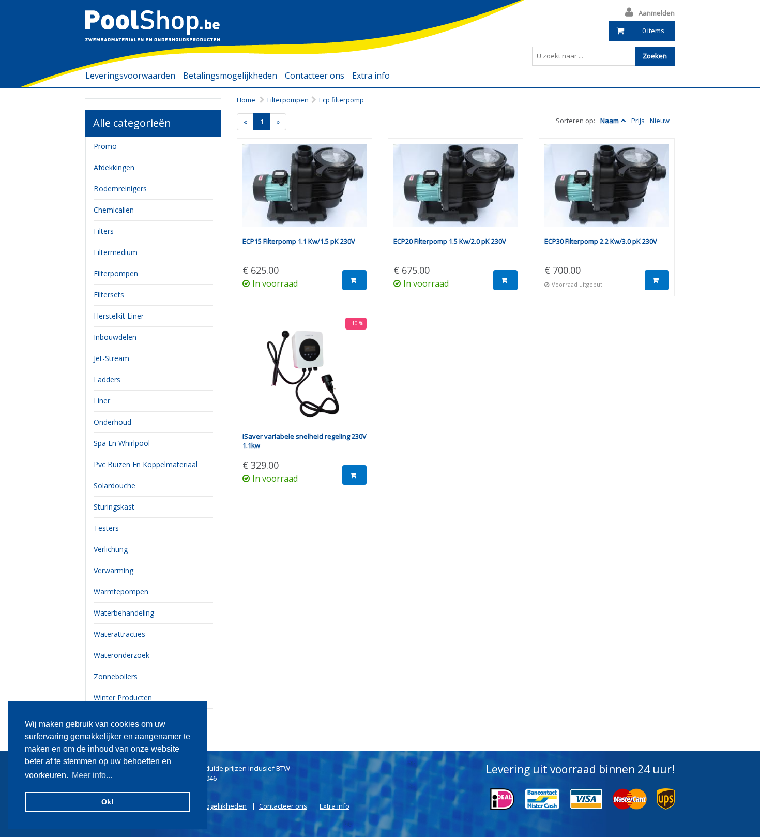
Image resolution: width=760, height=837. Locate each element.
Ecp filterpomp (341, 99)
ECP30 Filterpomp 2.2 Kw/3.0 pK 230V (600, 241)
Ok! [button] (107, 802)
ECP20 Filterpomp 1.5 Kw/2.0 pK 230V (449, 241)
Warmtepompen (121, 591)
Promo (105, 146)
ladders (107, 379)
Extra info (371, 75)
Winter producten (123, 698)
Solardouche (114, 485)
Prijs (638, 120)
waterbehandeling (124, 613)
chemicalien (114, 210)
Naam (609, 120)
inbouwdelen (115, 337)
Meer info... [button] (92, 775)
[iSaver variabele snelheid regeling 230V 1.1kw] (304, 374)
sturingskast (114, 507)
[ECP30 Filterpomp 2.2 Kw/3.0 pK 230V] (606, 190)
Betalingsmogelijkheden (230, 75)
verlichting (111, 549)
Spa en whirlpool (122, 443)
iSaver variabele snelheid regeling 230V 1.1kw (304, 441)
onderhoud (112, 422)
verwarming (113, 570)
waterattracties (119, 634)
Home (246, 99)
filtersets (109, 295)
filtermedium (116, 252)
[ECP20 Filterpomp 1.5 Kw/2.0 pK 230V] (455, 190)
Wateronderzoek (121, 655)
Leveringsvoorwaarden (130, 75)
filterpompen (116, 273)
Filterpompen (288, 99)
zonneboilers (116, 676)
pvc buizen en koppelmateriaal (145, 464)
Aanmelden (657, 13)
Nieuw (660, 120)
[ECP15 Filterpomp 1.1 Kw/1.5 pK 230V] (304, 190)
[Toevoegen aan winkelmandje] (354, 280)
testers (106, 528)
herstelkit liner (119, 316)
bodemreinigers (120, 188)
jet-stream (111, 358)
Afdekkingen (114, 167)
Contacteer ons (314, 75)
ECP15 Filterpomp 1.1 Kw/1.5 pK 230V (298, 241)
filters (104, 231)
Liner (102, 401)
